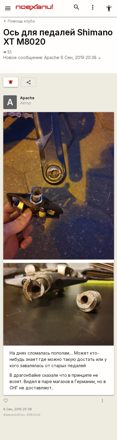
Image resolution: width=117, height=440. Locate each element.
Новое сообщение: (23, 57)
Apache (51, 57)
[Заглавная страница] (34, 4)
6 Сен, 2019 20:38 (81, 57)
